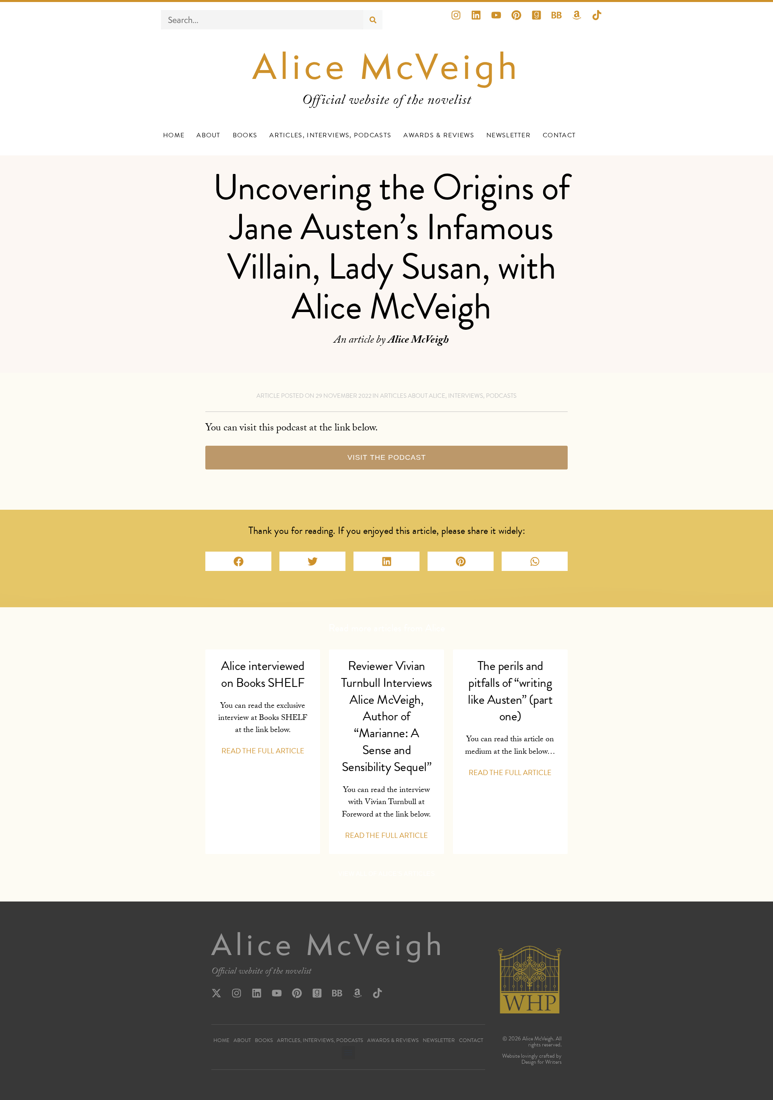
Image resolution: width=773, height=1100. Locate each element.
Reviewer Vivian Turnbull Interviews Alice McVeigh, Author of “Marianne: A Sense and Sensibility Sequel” (386, 716)
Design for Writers (541, 1062)
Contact (559, 135)
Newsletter (508, 135)
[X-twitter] (221, 998)
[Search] (372, 19)
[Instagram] (461, 20)
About (208, 135)
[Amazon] (582, 20)
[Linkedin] (481, 20)
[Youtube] (501, 20)
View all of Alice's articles (386, 873)
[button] (238, 561)
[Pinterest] (521, 20)
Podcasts (501, 395)
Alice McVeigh (386, 66)
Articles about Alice (412, 395)
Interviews (465, 395)
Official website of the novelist (261, 972)
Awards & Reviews (438, 135)
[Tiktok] (602, 20)
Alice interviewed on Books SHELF (262, 674)
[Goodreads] (541, 20)
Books (245, 135)
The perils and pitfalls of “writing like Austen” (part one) (510, 691)
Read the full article (262, 750)
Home (173, 135)
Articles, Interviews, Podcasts (330, 135)
